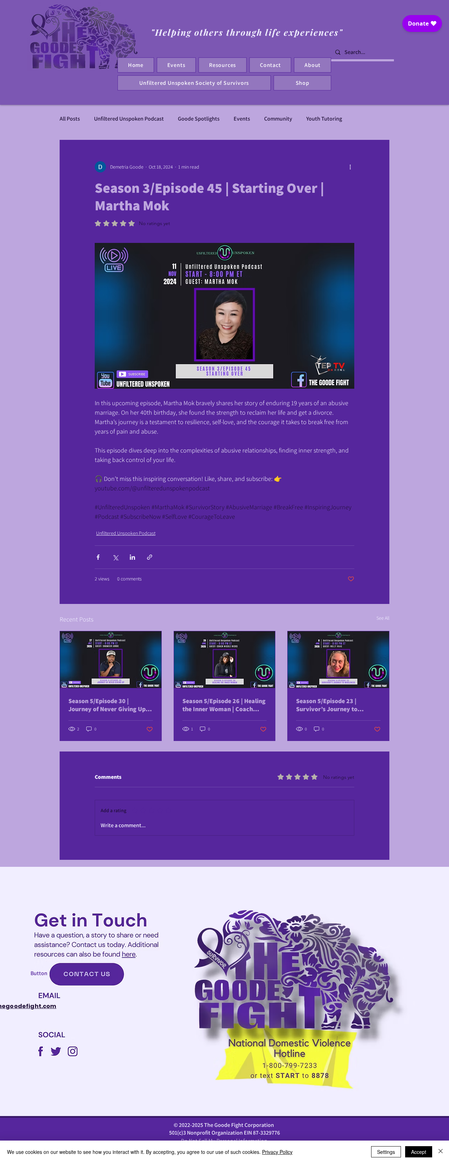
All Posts (70, 118)
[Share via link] (149, 557)
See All (382, 618)
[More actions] (350, 167)
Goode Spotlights (199, 118)
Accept (418, 1151)
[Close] (440, 1151)
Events (242, 118)
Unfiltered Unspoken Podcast (129, 118)
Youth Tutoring (324, 118)
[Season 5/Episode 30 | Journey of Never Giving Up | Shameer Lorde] (110, 659)
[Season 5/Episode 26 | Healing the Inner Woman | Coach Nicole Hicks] (224, 659)
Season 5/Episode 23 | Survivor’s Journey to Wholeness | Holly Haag (328, 705)
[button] (270, 65)
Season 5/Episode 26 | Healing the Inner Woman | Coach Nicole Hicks (224, 705)
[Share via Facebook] (98, 557)
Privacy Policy (277, 1151)
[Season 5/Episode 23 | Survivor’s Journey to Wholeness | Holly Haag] (338, 659)
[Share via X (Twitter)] (115, 557)
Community (278, 118)
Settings (386, 1151)
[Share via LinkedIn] (132, 557)
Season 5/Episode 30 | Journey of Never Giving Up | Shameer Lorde (108, 705)
